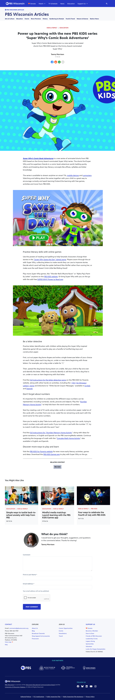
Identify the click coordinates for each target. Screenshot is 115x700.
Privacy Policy (90, 696)
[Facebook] (52, 62)
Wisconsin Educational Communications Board (40, 685)
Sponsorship (90, 644)
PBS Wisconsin (9, 685)
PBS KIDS (94, 509)
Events (27, 19)
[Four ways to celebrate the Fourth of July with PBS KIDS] (93, 495)
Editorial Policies (26, 696)
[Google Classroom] (59, 62)
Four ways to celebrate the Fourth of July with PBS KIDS (91, 513)
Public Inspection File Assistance (73, 696)
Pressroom (35, 639)
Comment (26, 555)
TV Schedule (53, 4)
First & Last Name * (30, 575)
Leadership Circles (92, 639)
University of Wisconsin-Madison (15, 687)
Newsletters (63, 633)
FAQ (6, 644)
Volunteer (89, 646)
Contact (8, 624)
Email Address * (28, 584)
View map (8, 642)
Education (71, 4)
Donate (33, 4)
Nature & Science (82, 19)
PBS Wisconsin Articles (27, 14)
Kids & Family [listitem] (52, 28)
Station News (94, 19)
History (45, 19)
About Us (35, 628)
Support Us (82, 4)
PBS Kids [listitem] (57, 467)
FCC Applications (38, 696)
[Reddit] (56, 62)
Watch (41, 4)
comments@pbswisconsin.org (18, 628)
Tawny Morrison (57, 54)
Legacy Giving (90, 641)
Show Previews (36, 19)
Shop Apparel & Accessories (41, 636)
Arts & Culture (9, 19)
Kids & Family (22, 509)
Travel (61, 636)
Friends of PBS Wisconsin (94, 636)
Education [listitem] (64, 28)
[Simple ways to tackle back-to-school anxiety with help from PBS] (21, 495)
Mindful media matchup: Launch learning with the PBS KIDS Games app (56, 515)
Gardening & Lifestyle (56, 19)
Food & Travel (70, 19)
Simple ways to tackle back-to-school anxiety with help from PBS (21, 515)
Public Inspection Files (53, 696)
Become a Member (92, 631)
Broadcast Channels (38, 633)
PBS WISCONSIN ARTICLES (15, 10)
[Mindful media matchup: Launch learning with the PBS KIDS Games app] (57, 495)
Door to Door (90, 633)
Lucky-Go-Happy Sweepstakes (95, 649)
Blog (33, 631)
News (62, 4)
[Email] (63, 62)
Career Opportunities (66, 628)
